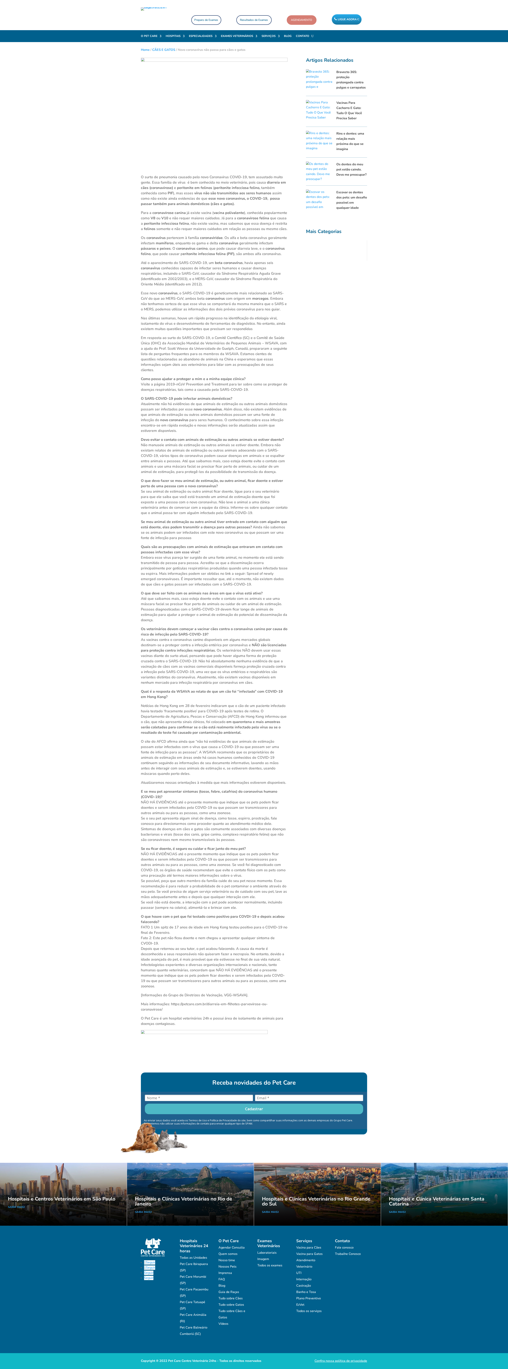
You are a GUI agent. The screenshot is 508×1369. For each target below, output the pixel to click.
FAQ (221, 1279)
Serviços (269, 36)
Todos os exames (269, 1265)
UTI (298, 1273)
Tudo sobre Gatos (231, 1305)
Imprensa (225, 1273)
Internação (304, 1279)
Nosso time (226, 1260)
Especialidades (201, 36)
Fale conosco (344, 1247)
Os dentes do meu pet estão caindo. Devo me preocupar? (351, 169)
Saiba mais (15, 1207)
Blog (288, 36)
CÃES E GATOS (163, 50)
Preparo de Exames (206, 20)
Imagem (263, 1259)
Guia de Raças (228, 1292)
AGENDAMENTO (301, 20)
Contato (302, 36)
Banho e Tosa (306, 1292)
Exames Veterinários (237, 36)
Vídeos (223, 1324)
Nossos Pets (227, 1266)
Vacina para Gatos (309, 1254)
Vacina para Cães (308, 1247)
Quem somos (228, 1254)
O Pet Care (149, 36)
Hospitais (173, 36)
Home (145, 50)
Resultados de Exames (254, 20)
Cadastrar (254, 1108)
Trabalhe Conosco (348, 1254)
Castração (303, 1285)
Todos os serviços (309, 1311)
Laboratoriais (267, 1253)
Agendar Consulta (231, 1247)
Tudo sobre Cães (230, 1298)
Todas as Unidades (193, 1257)
